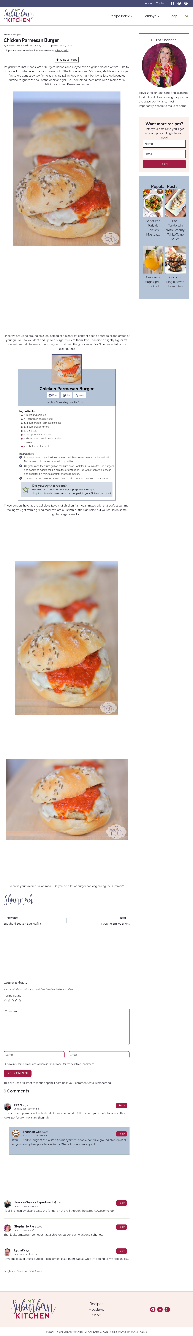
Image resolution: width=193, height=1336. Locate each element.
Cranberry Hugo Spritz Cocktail (153, 281)
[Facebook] (172, 3)
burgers (50, 67)
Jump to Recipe (68, 59)
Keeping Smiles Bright (115, 921)
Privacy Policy (137, 1331)
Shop (173, 16)
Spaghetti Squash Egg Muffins (23, 921)
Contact (161, 3)
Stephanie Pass (25, 1226)
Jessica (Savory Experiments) (35, 1202)
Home (7, 34)
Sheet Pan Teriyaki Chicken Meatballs (153, 227)
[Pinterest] (179, 3)
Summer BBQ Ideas (29, 1271)
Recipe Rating (12, 995)
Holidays (96, 1309)
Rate (81, 395)
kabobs (61, 67)
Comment (12, 1011)
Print (54, 395)
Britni (18, 1105)
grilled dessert (100, 67)
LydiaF (19, 1250)
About (149, 3)
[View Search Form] (186, 16)
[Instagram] (186, 3)
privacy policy (62, 50)
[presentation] (153, 203)
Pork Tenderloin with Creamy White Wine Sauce (175, 230)
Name (9, 1054)
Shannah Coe (13, 45)
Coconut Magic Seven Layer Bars (175, 281)
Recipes (17, 34)
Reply (122, 1105)
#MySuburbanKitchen (44, 493)
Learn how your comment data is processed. (82, 1082)
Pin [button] (68, 395)
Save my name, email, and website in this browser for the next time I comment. (50, 1064)
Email (74, 1054)
